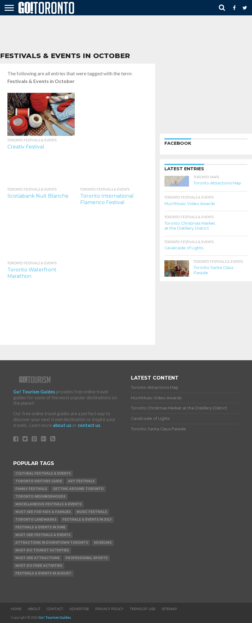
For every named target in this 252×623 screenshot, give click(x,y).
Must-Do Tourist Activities (42, 550)
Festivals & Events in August (43, 573)
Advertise (79, 609)
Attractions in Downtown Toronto (51, 543)
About (34, 609)
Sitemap (169, 609)
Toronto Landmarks (36, 520)
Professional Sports (86, 558)
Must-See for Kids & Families (43, 512)
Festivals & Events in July (87, 520)
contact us (89, 425)
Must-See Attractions (37, 558)
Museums (103, 543)
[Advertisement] (126, 34)
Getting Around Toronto (78, 489)
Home (16, 609)
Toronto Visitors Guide (38, 481)
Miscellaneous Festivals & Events (48, 504)
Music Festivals (92, 512)
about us (62, 425)
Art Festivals (81, 481)
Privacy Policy (109, 609)
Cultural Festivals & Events (43, 473)
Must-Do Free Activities (38, 566)
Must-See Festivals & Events (42, 535)
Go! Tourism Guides (34, 391)
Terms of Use (143, 609)
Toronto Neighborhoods (40, 497)
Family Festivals (31, 489)
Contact (55, 609)
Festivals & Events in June (40, 527)
